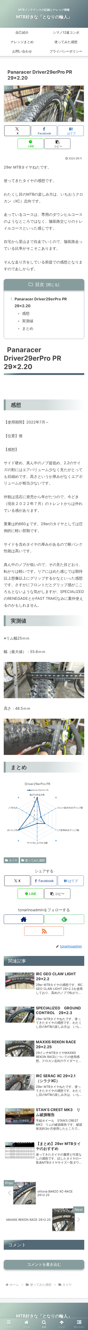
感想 (26, 313)
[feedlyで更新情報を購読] (64, 919)
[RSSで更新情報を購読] (44, 931)
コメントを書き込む (44, 1264)
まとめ (27, 328)
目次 (39, 284)
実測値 (29, 320)
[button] (57, 143)
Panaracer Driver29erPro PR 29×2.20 (41, 302)
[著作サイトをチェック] (24, 919)
